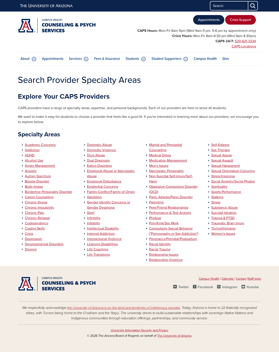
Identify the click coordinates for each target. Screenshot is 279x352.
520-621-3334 (245, 41)
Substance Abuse (224, 207)
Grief (90, 213)
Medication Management (168, 160)
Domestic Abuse (99, 145)
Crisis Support (240, 20)
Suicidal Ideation (223, 213)
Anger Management (40, 166)
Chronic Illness (36, 202)
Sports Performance (226, 192)
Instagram (229, 287)
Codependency (36, 223)
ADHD (29, 155)
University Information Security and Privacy (139, 330)
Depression (33, 239)
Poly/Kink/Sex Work (164, 223)
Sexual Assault (222, 160)
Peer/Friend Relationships (168, 207)
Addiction (32, 150)
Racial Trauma (159, 249)
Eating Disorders (99, 166)
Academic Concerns (40, 145)
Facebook (205, 287)
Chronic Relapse (37, 218)
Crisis (29, 234)
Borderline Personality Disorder (48, 192)
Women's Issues (223, 234)
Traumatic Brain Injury (227, 223)
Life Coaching (97, 249)
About (25, 58)
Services (75, 58)
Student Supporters (166, 58)
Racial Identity (160, 244)
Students (132, 58)
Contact (241, 279)
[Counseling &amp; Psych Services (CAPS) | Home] (56, 25)
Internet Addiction (101, 234)
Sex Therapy (220, 150)
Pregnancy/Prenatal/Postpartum (173, 239)
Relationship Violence (166, 260)
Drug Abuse (96, 155)
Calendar (228, 279)
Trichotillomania (223, 228)
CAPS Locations (244, 46)
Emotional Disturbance (104, 181)
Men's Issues (158, 166)
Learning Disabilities (102, 244)
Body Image (34, 186)
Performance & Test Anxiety (170, 213)
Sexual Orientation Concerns (233, 171)
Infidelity (93, 223)
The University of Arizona (174, 336)
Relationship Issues (163, 254)
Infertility (93, 218)
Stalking (217, 197)
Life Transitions (98, 254)
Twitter (183, 287)
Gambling (94, 197)
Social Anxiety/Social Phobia (233, 181)
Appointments (208, 20)
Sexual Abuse (221, 155)
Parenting (156, 202)
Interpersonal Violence (104, 239)
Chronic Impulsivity (39, 207)
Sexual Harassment (225, 166)
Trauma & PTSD (223, 218)
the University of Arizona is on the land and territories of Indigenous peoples (123, 308)
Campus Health (205, 58)
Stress (215, 202)
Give (225, 58)
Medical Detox (160, 155)
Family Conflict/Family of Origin (111, 192)
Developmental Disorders (44, 244)
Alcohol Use (34, 160)
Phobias (155, 218)
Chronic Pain (34, 213)
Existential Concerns (102, 186)
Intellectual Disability (103, 228)
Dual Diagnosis (98, 160)
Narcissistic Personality (166, 171)
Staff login (254, 279)
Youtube (252, 287)
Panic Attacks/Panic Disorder (171, 197)
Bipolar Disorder (37, 181)
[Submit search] (253, 5)
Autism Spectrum (38, 176)
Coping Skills (35, 228)
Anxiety (31, 171)
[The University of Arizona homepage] (46, 5)
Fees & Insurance (107, 58)
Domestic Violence (101, 150)
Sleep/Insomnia (223, 176)
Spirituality (219, 186)
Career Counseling (39, 197)
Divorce (31, 249)
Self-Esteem (220, 145)
